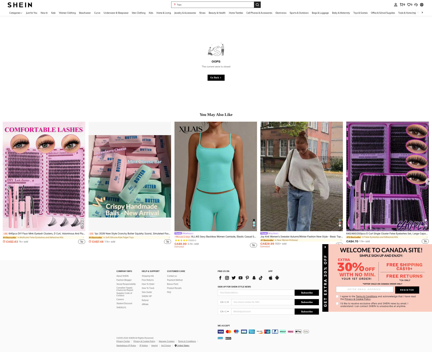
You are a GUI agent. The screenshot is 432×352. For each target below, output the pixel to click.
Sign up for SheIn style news (234, 287)
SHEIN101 (121, 307)
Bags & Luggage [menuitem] (320, 12)
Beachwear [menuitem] (85, 12)
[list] (241, 277)
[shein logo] (20, 4)
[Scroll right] (422, 12)
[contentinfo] (268, 332)
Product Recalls (174, 288)
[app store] (270, 279)
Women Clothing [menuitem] (67, 12)
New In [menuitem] (44, 12)
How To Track (148, 288)
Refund (145, 300)
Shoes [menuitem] (202, 12)
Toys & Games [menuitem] (360, 12)
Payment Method (175, 280)
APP (270, 271)
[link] (402, 5)
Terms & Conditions (187, 341)
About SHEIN (122, 276)
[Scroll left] (418, 12)
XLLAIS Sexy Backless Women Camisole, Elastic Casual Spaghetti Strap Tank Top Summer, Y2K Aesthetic (216, 236)
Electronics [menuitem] (281, 12)
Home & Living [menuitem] (163, 12)
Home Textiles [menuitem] (236, 12)
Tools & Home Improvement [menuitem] (412, 12)
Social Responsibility (126, 284)
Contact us (172, 276)
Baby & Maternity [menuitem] (341, 12)
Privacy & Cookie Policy (144, 341)
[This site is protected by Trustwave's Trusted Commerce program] (220, 338)
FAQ (169, 292)
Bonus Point (172, 284)
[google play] (277, 279)
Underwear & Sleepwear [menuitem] (116, 12)
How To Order (148, 284)
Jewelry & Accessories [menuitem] (185, 12)
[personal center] (396, 5)
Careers (120, 299)
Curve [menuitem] (97, 12)
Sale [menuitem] (53, 12)
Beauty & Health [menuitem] (217, 12)
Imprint (154, 345)
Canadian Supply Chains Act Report (124, 289)
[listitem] (44, 185)
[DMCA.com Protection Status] (228, 338)
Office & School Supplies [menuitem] (383, 12)
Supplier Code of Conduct (124, 294)
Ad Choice (166, 345)
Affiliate (145, 304)
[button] (416, 5)
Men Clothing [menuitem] (138, 12)
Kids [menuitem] (151, 12)
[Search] (257, 5)
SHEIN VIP (147, 296)
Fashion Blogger (124, 280)
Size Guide (147, 292)
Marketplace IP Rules (126, 345)
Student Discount (124, 303)
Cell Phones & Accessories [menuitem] (259, 12)
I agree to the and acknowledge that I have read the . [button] (378, 297)
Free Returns (148, 280)
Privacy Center (123, 341)
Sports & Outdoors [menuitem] (299, 12)
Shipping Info (148, 276)
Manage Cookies (166, 341)
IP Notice (144, 345)
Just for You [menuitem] (31, 12)
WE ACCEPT (224, 326)
